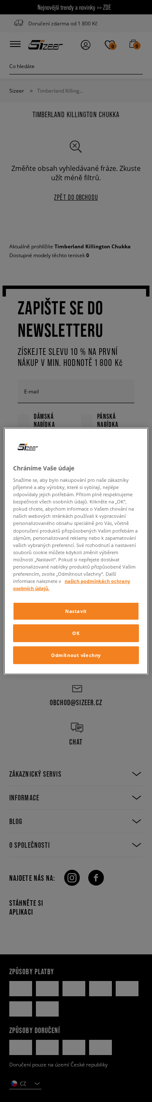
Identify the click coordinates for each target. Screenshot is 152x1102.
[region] (76, 550)
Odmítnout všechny (76, 655)
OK (75, 633)
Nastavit (76, 611)
